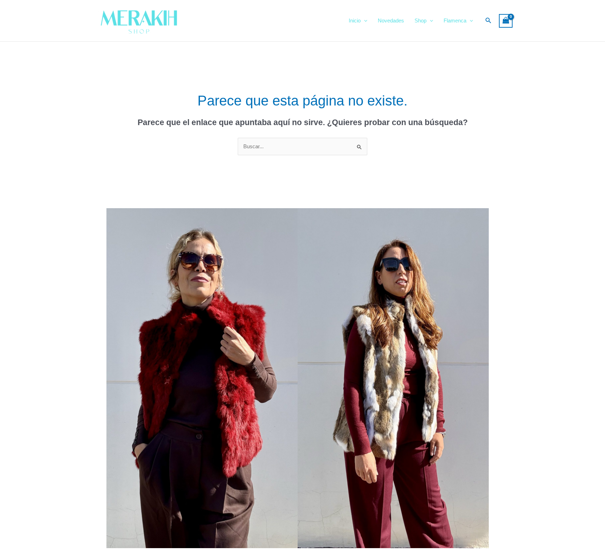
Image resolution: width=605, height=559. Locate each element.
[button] (488, 20)
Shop (420, 20)
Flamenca (455, 20)
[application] (364, 20)
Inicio (355, 20)
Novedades (391, 20)
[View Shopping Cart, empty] (506, 21)
